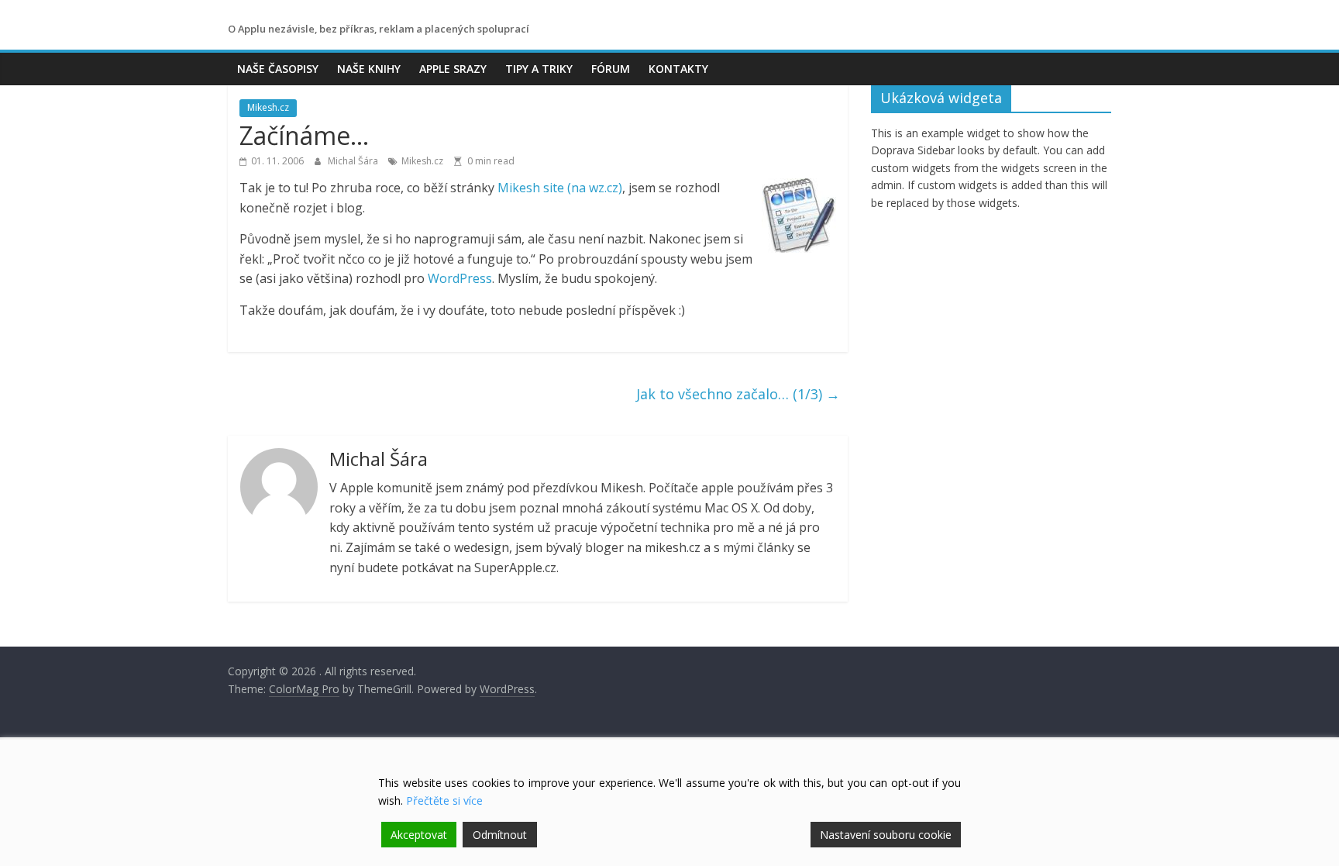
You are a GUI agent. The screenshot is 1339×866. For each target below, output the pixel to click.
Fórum (610, 68)
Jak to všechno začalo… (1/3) (738, 394)
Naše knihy (369, 68)
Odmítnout (500, 834)
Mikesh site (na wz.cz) (559, 187)
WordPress (460, 278)
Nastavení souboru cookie (886, 834)
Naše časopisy (277, 68)
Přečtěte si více (444, 800)
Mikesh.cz (268, 107)
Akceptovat (419, 834)
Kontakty (678, 68)
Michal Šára (354, 160)
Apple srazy (453, 68)
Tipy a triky (539, 68)
